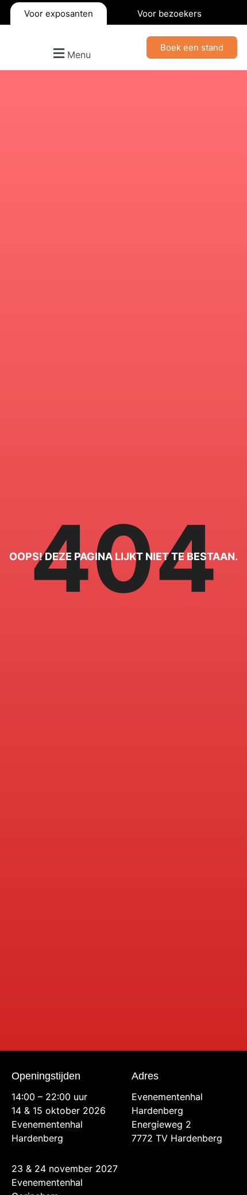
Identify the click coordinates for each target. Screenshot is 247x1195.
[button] (70, 53)
